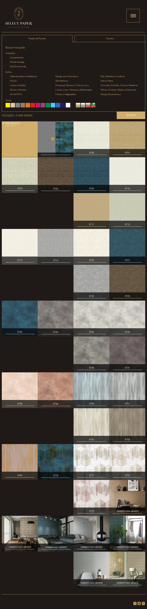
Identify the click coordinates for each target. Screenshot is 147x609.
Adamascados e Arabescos (23, 76)
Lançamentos (16, 57)
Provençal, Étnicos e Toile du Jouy (72, 85)
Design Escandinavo (111, 94)
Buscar (131, 115)
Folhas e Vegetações (65, 94)
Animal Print (16, 94)
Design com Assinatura (66, 76)
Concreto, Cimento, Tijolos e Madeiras (119, 85)
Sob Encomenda (18, 66)
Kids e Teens (107, 81)
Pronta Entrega (17, 62)
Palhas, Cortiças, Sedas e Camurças (118, 90)
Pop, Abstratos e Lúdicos (113, 76)
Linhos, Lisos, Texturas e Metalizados (73, 90)
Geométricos (61, 81)
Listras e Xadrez (18, 85)
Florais (13, 81)
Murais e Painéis (18, 90)
